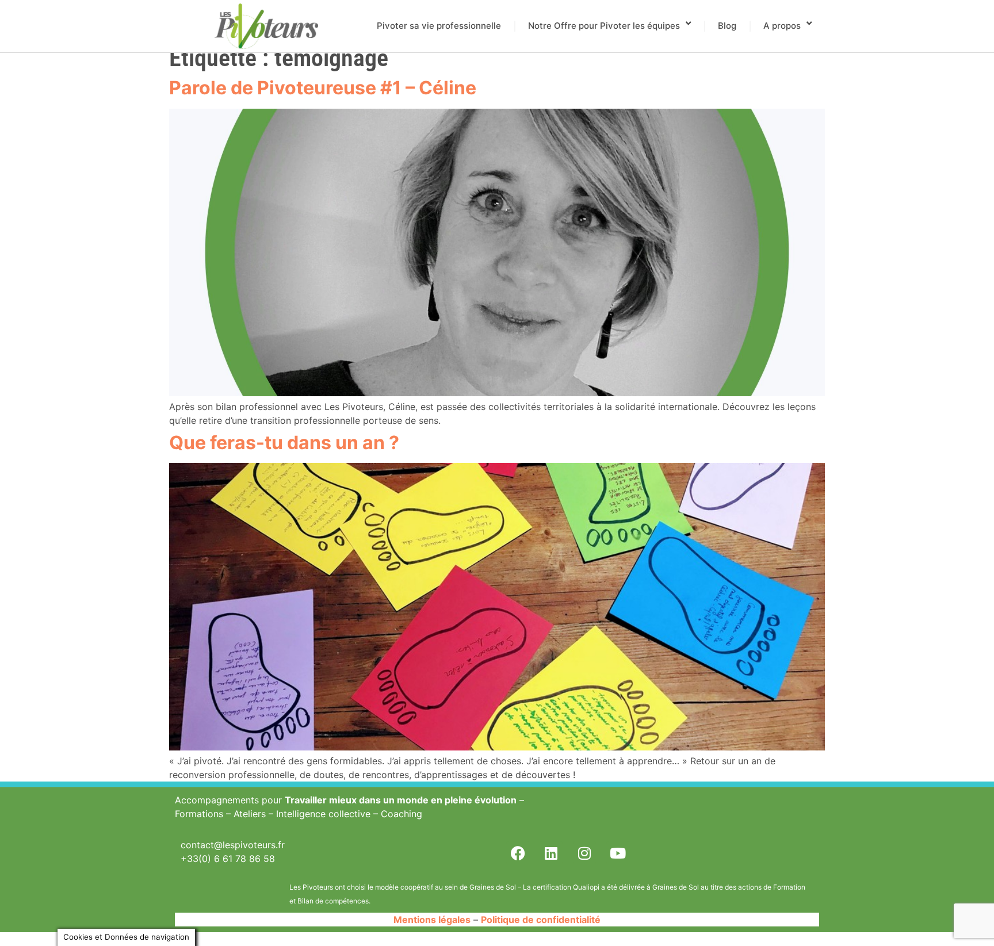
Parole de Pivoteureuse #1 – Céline (322, 87)
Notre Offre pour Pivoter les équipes (604, 25)
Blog (727, 25)
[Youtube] (617, 852)
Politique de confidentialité (541, 919)
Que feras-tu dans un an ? (284, 442)
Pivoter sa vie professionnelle (439, 25)
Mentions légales (432, 919)
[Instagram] (584, 852)
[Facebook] (517, 852)
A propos (782, 25)
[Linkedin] (551, 852)
